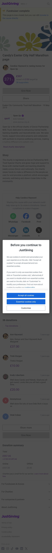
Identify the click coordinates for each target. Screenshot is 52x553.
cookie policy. (30, 287)
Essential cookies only (26, 301)
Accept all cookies (26, 295)
